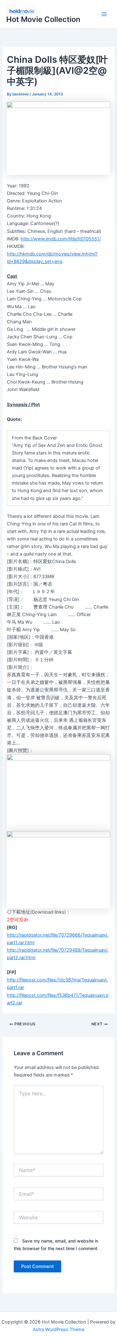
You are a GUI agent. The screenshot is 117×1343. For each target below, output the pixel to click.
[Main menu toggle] (104, 14)
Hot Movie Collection (43, 19)
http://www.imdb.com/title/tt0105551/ (61, 239)
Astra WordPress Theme (58, 1329)
